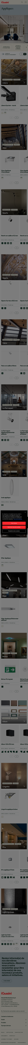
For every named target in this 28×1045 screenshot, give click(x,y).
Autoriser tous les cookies (14, 527)
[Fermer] (25, 512)
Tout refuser (14, 523)
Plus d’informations (18, 519)
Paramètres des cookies (14, 531)
